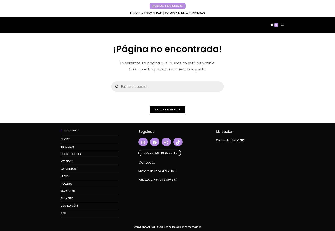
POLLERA (66, 183)
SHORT (65, 139)
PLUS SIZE (67, 198)
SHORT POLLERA (71, 154)
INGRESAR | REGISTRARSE (167, 6)
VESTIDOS (67, 161)
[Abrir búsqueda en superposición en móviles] (167, 86)
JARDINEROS (69, 169)
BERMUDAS (68, 147)
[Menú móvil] (281, 25)
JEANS (65, 176)
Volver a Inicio (167, 109)
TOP (63, 213)
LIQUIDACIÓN (69, 206)
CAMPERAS (68, 191)
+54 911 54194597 (165, 180)
